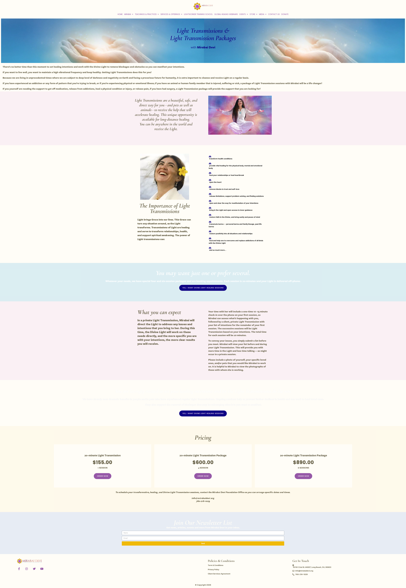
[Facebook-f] (19, 568)
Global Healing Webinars (226, 14)
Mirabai (127, 14)
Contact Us (274, 14)
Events (242, 14)
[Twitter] (34, 568)
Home (120, 14)
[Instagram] (26, 568)
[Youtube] (42, 568)
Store (252, 14)
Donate (284, 14)
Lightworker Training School (198, 14)
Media (261, 14)
